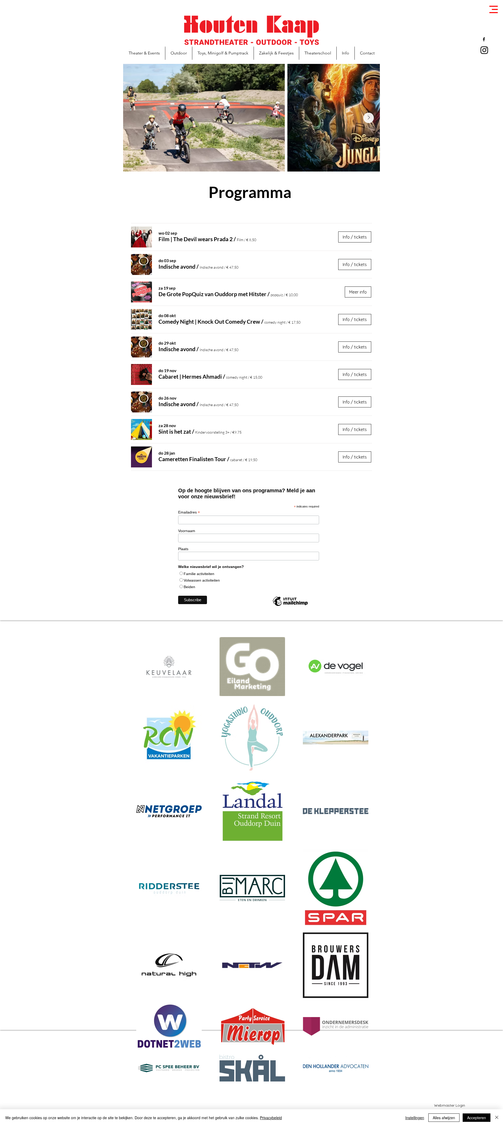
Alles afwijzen (444, 1117)
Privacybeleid (271, 1117)
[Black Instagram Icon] (484, 50)
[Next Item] (368, 118)
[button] (493, 9)
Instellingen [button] (414, 1117)
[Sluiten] (497, 1117)
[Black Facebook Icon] (483, 39)
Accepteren (476, 1117)
